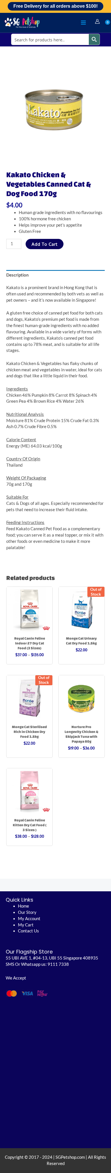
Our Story (27, 912)
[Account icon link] (97, 21)
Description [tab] (17, 275)
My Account (29, 918)
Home (23, 906)
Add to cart (44, 244)
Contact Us (28, 930)
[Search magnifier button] (94, 39)
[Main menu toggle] (83, 22)
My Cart (26, 924)
